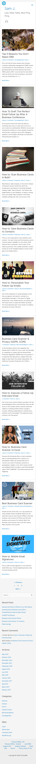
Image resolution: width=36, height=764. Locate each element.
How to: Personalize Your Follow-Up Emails (15, 284)
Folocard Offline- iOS (18, 742)
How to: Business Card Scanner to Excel (14, 448)
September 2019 (7, 666)
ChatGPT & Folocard (8, 615)
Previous (18, 582)
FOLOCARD (10, 7)
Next (18, 589)
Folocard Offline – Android (13, 744)
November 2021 (7, 663)
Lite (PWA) (28, 744)
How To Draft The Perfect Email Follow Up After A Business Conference (16, 114)
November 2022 (7, 660)
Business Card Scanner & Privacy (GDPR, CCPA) (15, 340)
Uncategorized (19, 60)
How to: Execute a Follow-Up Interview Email (17, 394)
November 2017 (7, 681)
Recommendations (25, 288)
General (17, 506)
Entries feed (5, 729)
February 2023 (6, 657)
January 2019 (6, 678)
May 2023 (5, 654)
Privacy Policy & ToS (25, 748)
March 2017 (5, 687)
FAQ (5, 748)
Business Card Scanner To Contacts (13, 621)
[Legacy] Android (20, 746)
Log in (4, 726)
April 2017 (5, 684)
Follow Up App (6, 624)
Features (17, 180)
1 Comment (5, 344)
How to (23, 180)
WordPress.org (6, 735)
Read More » (6, 80)
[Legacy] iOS (7, 746)
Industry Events (7, 709)
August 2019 (6, 669)
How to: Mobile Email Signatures (13, 558)
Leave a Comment (7, 60)
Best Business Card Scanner (17, 503)
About (31, 746)
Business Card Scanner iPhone (11, 618)
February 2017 (6, 690)
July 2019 (5, 672)
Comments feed (7, 732)
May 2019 (5, 675)
